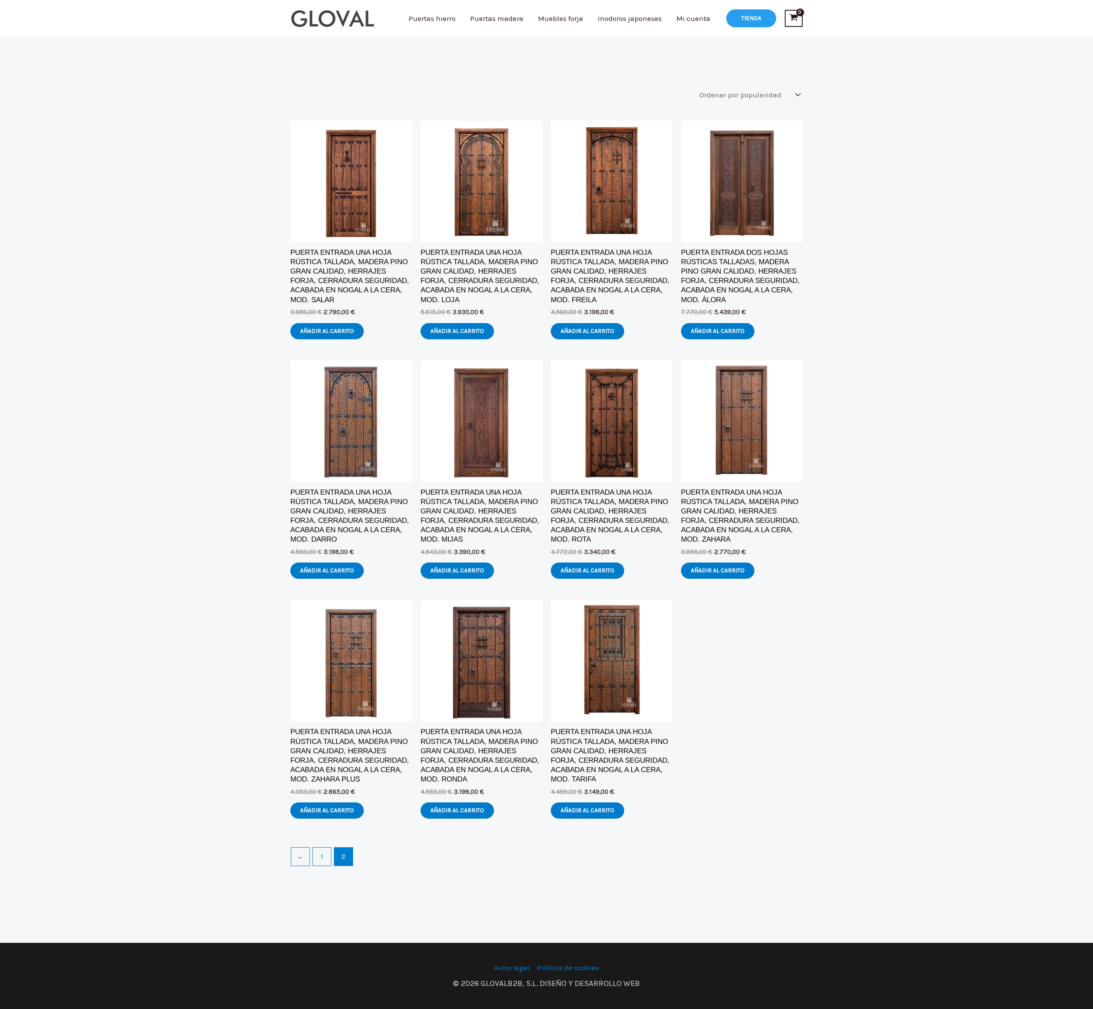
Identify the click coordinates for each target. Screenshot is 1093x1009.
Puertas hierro (432, 18)
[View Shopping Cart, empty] (794, 18)
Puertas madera (496, 18)
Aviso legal (512, 967)
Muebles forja (560, 18)
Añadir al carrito (327, 331)
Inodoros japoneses (630, 18)
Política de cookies (568, 967)
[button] (751, 18)
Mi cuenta (693, 18)
